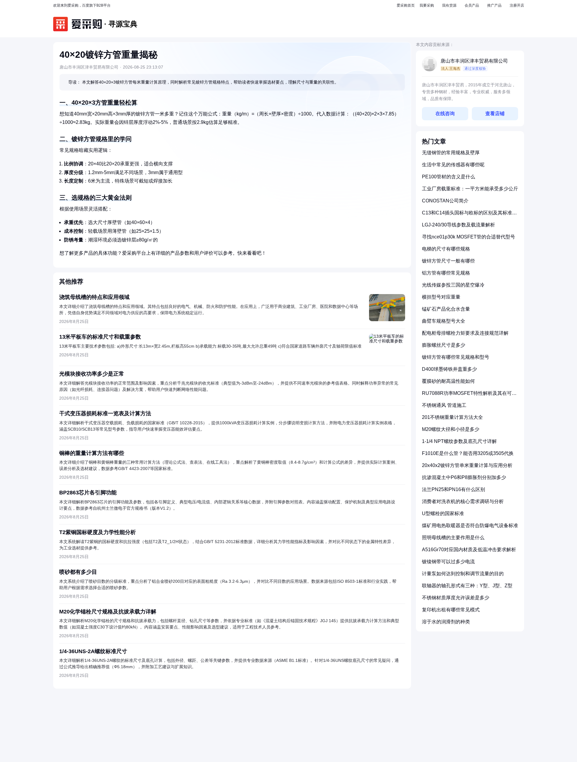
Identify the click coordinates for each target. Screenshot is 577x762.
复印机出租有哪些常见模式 (451, 609)
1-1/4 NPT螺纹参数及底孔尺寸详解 (459, 441)
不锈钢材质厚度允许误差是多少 (455, 597)
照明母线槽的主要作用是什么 (453, 537)
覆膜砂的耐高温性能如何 (448, 381)
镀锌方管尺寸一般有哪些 (448, 260)
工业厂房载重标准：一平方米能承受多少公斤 (470, 188)
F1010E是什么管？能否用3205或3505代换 (468, 453)
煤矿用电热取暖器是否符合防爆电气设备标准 (470, 525)
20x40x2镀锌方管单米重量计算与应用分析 (467, 465)
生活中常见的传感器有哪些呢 (453, 164)
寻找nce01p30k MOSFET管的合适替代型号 (468, 236)
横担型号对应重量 (441, 297)
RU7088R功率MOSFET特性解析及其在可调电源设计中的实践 (469, 396)
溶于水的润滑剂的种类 (446, 621)
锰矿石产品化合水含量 (446, 309)
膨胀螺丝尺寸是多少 (443, 345)
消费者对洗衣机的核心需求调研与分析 (463, 501)
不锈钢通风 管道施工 (444, 405)
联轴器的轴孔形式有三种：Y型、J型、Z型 (467, 585)
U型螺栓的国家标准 (443, 513)
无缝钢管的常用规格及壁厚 (451, 152)
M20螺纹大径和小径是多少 (450, 429)
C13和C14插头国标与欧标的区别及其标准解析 (469, 215)
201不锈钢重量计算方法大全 (452, 417)
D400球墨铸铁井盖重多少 (449, 369)
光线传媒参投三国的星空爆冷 (453, 284)
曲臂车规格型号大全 (443, 321)
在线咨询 (445, 113)
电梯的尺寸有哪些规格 (446, 248)
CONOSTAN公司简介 (445, 200)
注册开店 (517, 5)
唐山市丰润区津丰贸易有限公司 (474, 60)
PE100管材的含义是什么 (448, 176)
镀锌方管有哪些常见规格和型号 (455, 357)
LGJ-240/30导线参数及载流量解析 (458, 224)
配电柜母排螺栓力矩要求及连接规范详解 (465, 333)
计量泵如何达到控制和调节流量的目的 (463, 573)
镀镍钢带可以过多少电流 (448, 561)
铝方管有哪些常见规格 (446, 272)
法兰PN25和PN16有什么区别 (453, 489)
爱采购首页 (406, 5)
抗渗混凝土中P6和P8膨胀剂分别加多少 (464, 477)
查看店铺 (495, 113)
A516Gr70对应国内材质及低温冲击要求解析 (469, 549)
